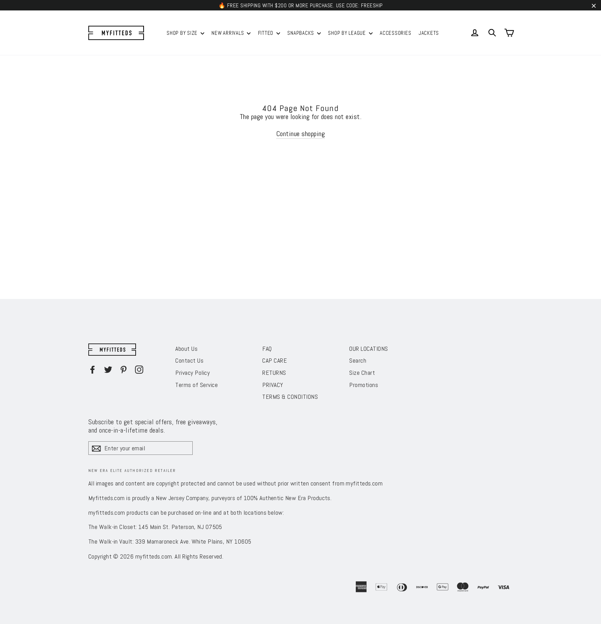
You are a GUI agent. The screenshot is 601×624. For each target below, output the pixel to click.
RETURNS (274, 373)
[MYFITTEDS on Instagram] (139, 369)
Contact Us (189, 360)
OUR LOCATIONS (368, 349)
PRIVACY (272, 385)
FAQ (267, 349)
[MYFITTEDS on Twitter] (108, 369)
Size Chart (362, 373)
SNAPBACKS (301, 33)
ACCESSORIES (395, 33)
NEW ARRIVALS (228, 33)
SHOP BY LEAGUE (347, 33)
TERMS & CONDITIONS (290, 397)
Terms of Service (196, 385)
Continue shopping (300, 133)
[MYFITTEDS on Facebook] (92, 369)
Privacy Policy (192, 373)
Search (357, 360)
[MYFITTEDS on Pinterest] (123, 369)
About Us (186, 349)
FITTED (266, 33)
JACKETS (429, 33)
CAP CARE (274, 360)
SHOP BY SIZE (183, 33)
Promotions (363, 385)
